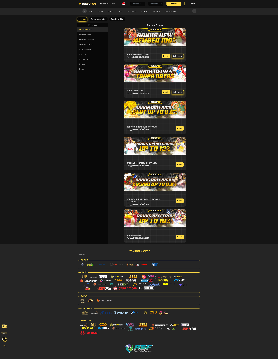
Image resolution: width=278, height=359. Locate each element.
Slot (82, 69)
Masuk (174, 3)
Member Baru (86, 49)
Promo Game (86, 35)
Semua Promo (87, 30)
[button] (124, 4)
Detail (165, 56)
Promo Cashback (87, 40)
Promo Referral (87, 44)
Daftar (192, 3)
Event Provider (117, 19)
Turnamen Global (98, 19)
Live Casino (85, 59)
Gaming (84, 64)
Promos (82, 19)
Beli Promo (177, 56)
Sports (83, 54)
